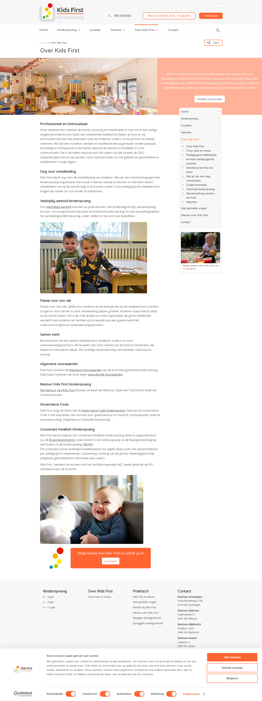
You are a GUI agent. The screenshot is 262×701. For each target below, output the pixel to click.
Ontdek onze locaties (209, 99)
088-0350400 (122, 16)
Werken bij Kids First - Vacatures (169, 16)
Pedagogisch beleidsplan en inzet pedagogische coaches (201, 159)
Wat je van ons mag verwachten (198, 178)
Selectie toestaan (232, 667)
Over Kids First (145, 30)
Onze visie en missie (198, 150)
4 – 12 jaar (49, 607)
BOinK (88, 444)
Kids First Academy (144, 596)
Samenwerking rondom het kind (200, 195)
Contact (173, 30)
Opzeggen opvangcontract (148, 623)
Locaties (95, 30)
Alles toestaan (232, 657)
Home (43, 30)
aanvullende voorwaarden (105, 374)
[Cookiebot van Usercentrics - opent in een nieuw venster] (23, 694)
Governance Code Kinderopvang (103, 410)
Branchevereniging (62, 440)
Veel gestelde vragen (194, 208)
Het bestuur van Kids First (57, 390)
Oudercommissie (196, 185)
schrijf (186, 268)
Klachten (191, 202)
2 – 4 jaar (48, 602)
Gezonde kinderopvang (200, 189)
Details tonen (191, 693)
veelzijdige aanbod (58, 207)
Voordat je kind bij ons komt (199, 170)
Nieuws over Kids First (194, 215)
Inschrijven (211, 16)
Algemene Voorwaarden (85, 370)
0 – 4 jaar (48, 596)
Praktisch (141, 591)
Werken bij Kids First (144, 607)
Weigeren (232, 678)
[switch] (105, 694)
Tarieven (116, 30)
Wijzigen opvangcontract (147, 618)
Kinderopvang (66, 30)
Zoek (218, 30)
